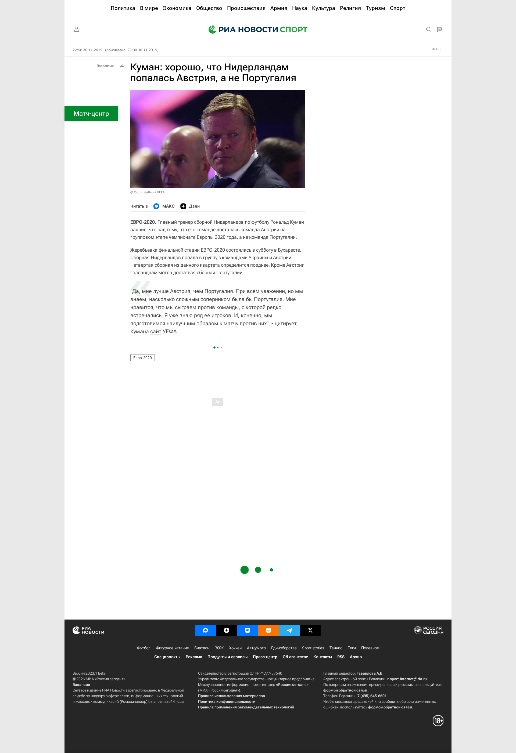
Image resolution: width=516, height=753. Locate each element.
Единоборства (284, 648)
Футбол (143, 648)
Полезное (370, 648)
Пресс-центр (265, 656)
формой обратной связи (345, 690)
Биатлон (201, 648)
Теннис (335, 648)
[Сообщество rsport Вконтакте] (247, 630)
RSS (341, 656)
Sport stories (313, 648)
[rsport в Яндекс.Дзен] (226, 630)
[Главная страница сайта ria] (239, 29)
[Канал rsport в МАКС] (205, 630)
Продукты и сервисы (227, 656)
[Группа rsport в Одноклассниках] (268, 630)
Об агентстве (295, 656)
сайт (155, 331)
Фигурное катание (172, 648)
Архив (356, 656)
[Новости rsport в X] (310, 630)
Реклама (194, 656)
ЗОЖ (219, 648)
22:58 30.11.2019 (87, 50)
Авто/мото (256, 648)
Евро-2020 (142, 358)
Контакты (322, 656)
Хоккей (235, 648)
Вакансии (81, 684)
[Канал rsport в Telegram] (289, 630)
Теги (352, 648)
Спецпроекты (167, 656)
